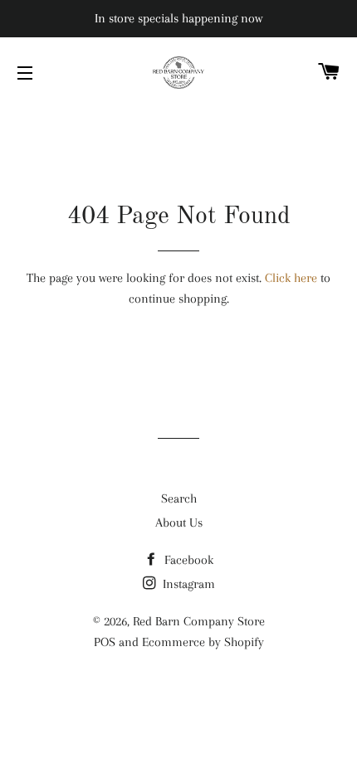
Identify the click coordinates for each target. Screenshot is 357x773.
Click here (291, 277)
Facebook (187, 559)
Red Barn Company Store (199, 621)
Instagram (187, 583)
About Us (179, 522)
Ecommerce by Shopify (203, 641)
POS (104, 641)
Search (179, 498)
